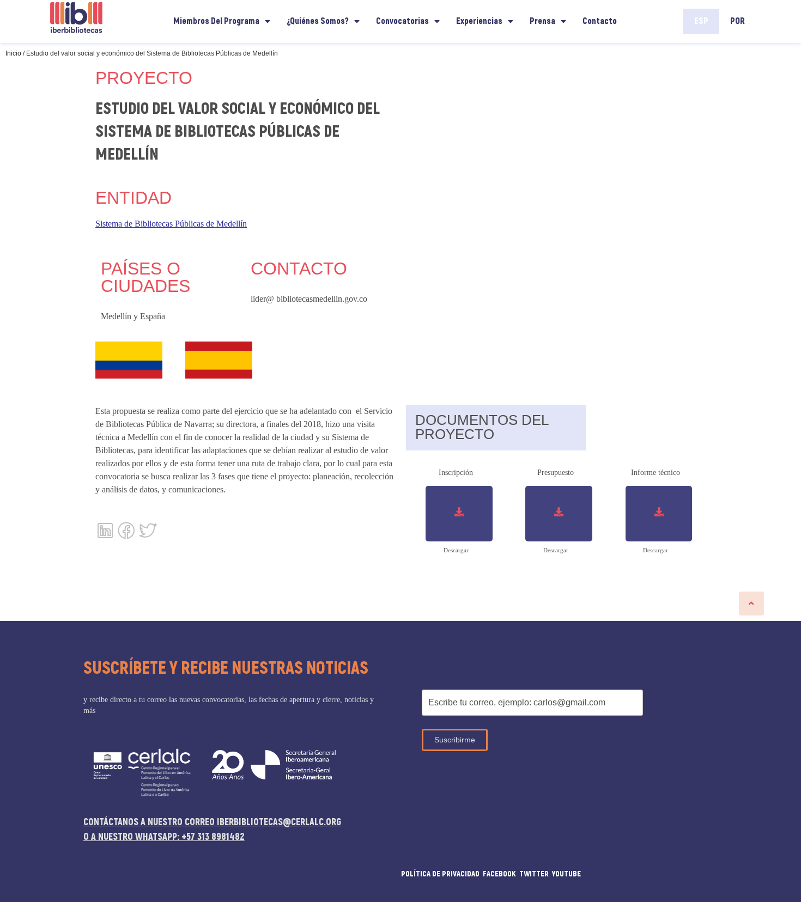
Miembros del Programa (216, 21)
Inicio (13, 53)
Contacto (599, 21)
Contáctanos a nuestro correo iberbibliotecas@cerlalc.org (212, 822)
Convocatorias (402, 21)
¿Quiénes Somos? (318, 21)
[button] (751, 603)
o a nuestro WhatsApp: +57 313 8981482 (164, 837)
